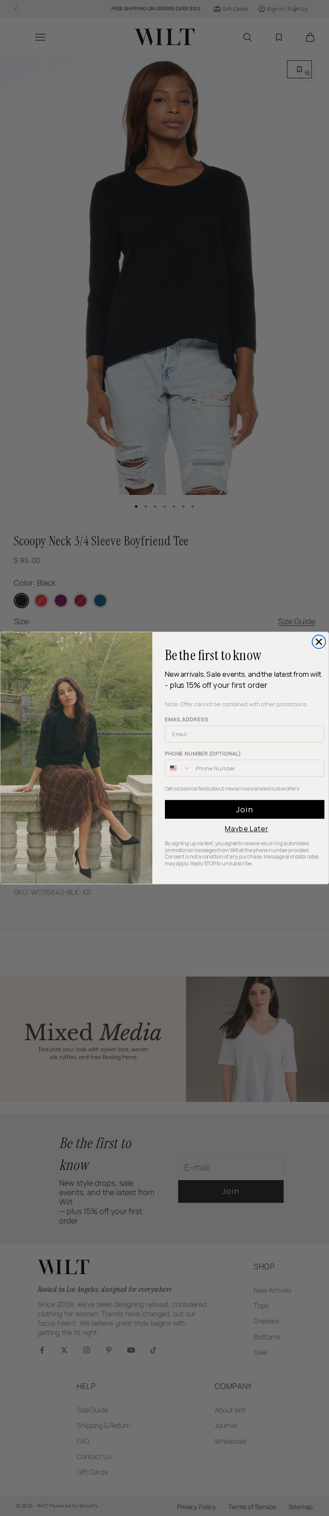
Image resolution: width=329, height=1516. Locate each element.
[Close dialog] (319, 642)
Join (244, 810)
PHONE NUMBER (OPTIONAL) (203, 754)
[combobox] (178, 768)
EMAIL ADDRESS (186, 719)
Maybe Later (246, 829)
